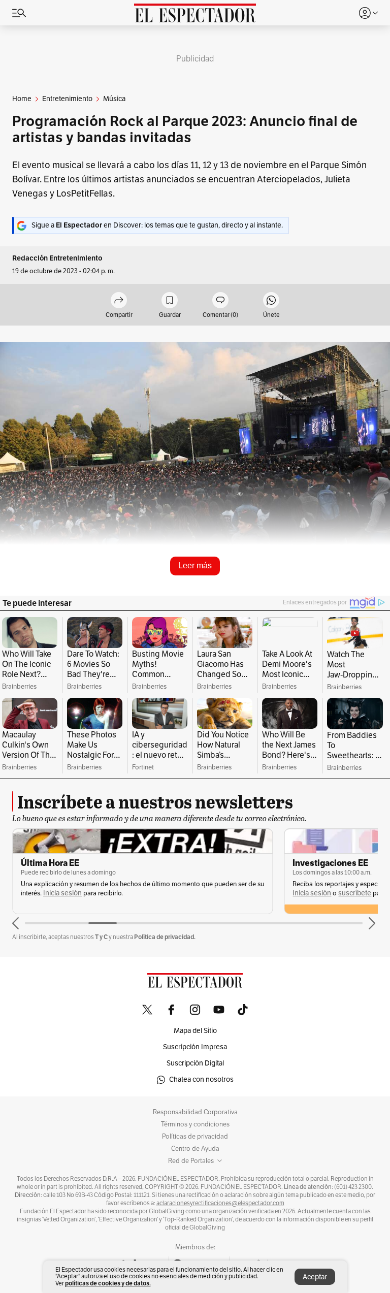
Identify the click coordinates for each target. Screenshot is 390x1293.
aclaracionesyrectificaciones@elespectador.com (220, 1203)
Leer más (195, 565)
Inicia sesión (62, 893)
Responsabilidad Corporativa (195, 1112)
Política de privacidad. (165, 937)
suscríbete (354, 893)
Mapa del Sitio (195, 1030)
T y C (101, 937)
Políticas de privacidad (195, 1136)
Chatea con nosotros (201, 1079)
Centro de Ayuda (195, 1148)
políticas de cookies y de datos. (108, 1283)
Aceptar (315, 1277)
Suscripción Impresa (195, 1047)
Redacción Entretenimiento (57, 258)
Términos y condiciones (195, 1124)
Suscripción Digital (195, 1063)
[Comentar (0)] (220, 301)
